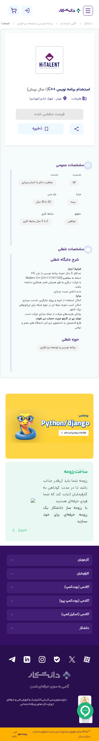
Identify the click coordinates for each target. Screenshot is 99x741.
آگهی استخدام (68, 24)
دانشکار (88, 24)
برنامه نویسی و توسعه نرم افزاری (35, 24)
